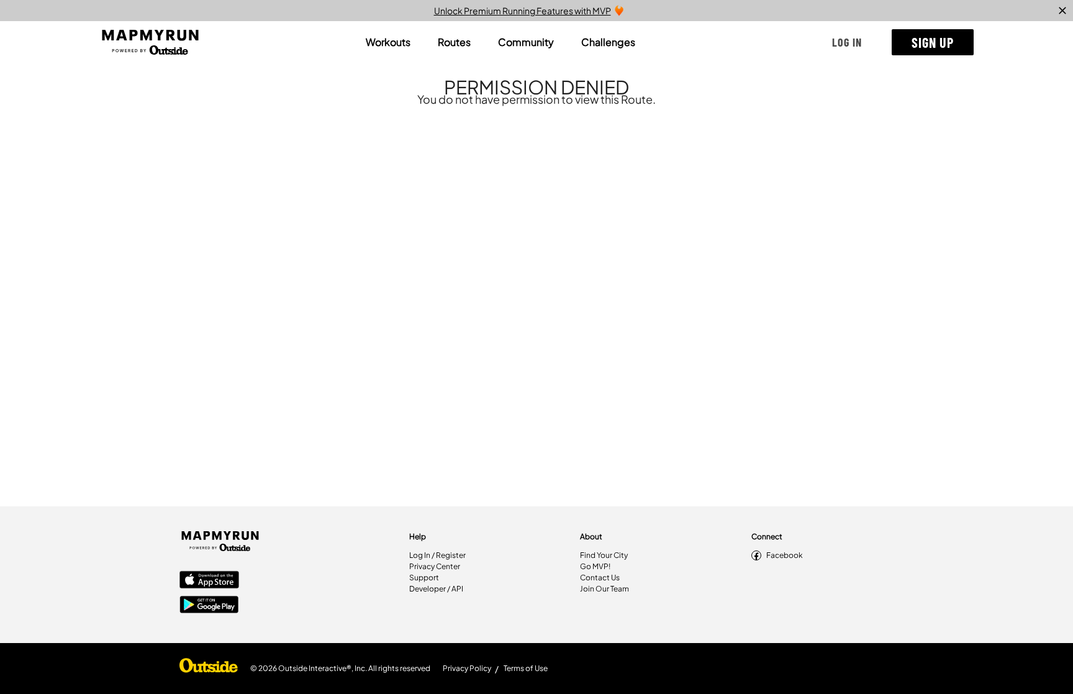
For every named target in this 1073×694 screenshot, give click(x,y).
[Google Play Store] (209, 605)
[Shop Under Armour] (208, 668)
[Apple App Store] (209, 580)
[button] (847, 42)
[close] (1062, 10)
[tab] (388, 42)
